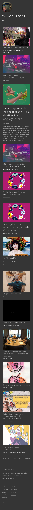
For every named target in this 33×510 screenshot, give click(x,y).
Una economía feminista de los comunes (12, 448)
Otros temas (7, 325)
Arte (4, 50)
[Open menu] (3, 20)
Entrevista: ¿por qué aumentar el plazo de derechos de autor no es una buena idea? (16, 354)
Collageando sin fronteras (12, 293)
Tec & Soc (14, 169)
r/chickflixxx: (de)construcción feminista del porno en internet (14, 165)
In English (6, 80)
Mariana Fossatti (13, 16)
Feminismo (6, 169)
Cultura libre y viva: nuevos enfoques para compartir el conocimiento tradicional (13, 416)
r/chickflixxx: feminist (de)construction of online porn (14, 76)
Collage (9, 50)
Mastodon (14, 489)
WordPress (11, 478)
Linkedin (13, 495)
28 (19, 458)
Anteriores (6, 458)
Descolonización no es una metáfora (15, 48)
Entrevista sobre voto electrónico (14, 322)
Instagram (14, 492)
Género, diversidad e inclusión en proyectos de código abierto (16, 227)
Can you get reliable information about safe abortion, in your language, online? (16, 113)
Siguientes (27, 458)
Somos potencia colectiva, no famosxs (16, 385)
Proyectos (6, 52)
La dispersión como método (10, 260)
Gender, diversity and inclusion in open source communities (15, 193)
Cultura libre (18, 50)
